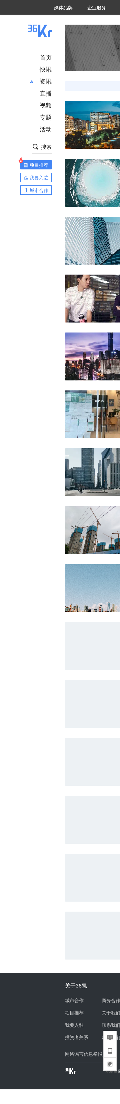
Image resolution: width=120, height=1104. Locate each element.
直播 (46, 93)
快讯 (46, 69)
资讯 (46, 81)
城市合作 (74, 1000)
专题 (46, 116)
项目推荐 (74, 1012)
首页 (46, 57)
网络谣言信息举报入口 (88, 1053)
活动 (46, 128)
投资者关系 (76, 1037)
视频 (46, 105)
